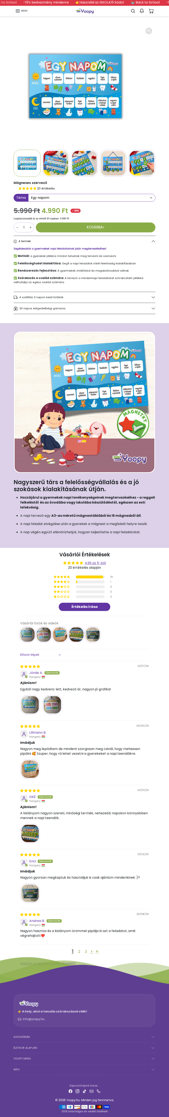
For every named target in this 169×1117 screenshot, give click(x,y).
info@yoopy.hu (34, 1019)
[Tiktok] (84, 1091)
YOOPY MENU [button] (22, 1059)
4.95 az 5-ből (95, 563)
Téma (21, 197)
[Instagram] (77, 1091)
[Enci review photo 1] (30, 893)
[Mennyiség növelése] (30, 227)
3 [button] (86, 951)
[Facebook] (70, 1091)
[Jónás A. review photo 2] (52, 705)
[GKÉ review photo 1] (30, 833)
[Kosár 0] (151, 11)
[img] (30, 666)
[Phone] (98, 1091)
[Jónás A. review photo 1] (30, 705)
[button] (21, 11)
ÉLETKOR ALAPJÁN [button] (25, 1048)
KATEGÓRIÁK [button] (22, 1037)
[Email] (91, 1091)
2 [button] (79, 951)
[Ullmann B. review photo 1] (30, 769)
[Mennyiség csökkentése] (17, 227)
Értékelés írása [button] (85, 606)
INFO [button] (17, 1069)
